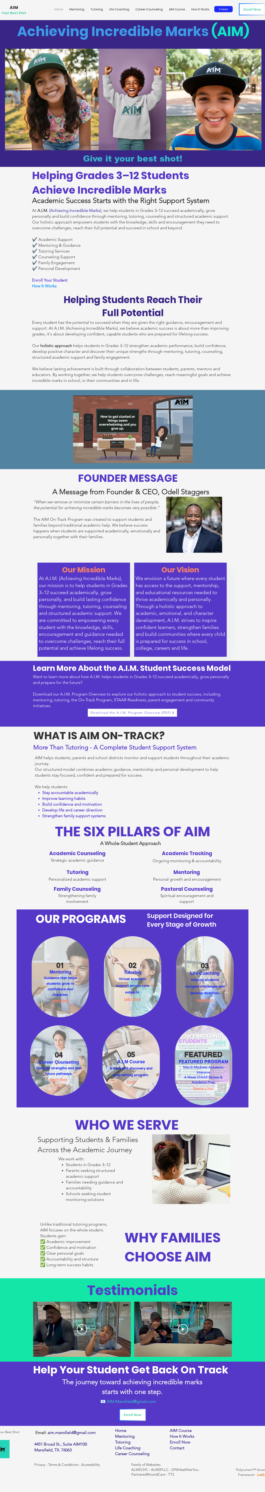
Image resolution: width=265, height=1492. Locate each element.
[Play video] (82, 1329)
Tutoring (122, 1442)
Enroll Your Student (49, 280)
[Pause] (78, 457)
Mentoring (125, 1436)
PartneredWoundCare (148, 1474)
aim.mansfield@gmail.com (72, 1432)
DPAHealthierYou (184, 1470)
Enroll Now (180, 1442)
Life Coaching (127, 1447)
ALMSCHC (139, 1470)
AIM (14, 7)
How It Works (44, 285)
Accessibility (90, 1465)
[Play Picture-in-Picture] (180, 457)
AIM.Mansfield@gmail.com (131, 1401)
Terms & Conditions (63, 1465)
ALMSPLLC (160, 1470)
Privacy (39, 1465)
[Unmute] (85, 457)
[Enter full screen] (187, 457)
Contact (177, 1447)
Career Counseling (132, 1453)
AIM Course (181, 1430)
